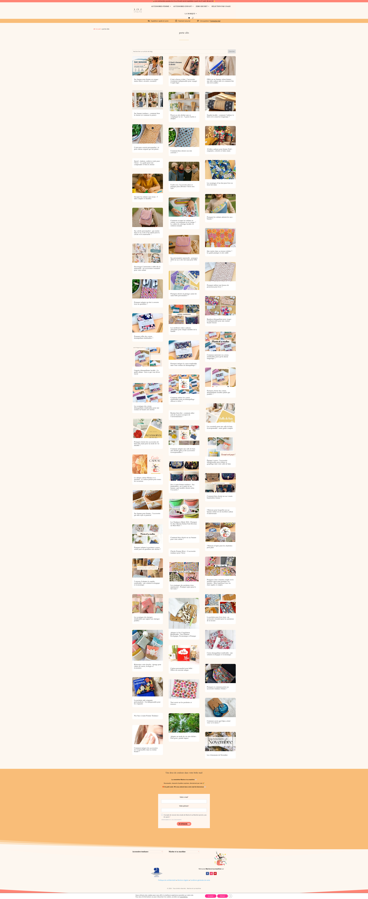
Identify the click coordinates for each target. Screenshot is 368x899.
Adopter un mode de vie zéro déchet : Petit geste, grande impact (183, 737)
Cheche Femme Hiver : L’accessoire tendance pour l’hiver (183, 552)
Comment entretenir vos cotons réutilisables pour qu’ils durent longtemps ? (218, 356)
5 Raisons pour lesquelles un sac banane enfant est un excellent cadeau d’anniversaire (220, 511)
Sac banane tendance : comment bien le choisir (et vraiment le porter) (147, 114)
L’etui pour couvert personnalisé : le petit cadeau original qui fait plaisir (146, 148)
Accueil (98, 29)
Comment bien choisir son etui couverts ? (181, 152)
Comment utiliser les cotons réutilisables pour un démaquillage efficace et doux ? (182, 399)
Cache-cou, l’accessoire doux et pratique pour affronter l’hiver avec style (182, 186)
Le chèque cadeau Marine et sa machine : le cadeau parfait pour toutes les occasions (147, 479)
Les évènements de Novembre (217, 755)
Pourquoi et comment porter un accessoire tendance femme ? (218, 688)
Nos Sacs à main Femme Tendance (146, 715)
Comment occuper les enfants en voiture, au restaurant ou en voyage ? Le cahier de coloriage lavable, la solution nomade (183, 223)
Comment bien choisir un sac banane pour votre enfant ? (183, 538)
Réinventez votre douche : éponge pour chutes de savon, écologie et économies (147, 666)
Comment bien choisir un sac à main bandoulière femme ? (219, 497)
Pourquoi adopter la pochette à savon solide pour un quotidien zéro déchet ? (147, 548)
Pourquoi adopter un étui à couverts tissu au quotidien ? (146, 303)
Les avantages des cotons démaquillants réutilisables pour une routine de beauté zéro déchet (146, 408)
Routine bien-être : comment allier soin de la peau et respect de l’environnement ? (182, 415)
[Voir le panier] (189, 18)
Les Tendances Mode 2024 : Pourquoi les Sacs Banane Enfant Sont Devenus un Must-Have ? (183, 524)
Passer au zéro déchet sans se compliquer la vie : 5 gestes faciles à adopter (183, 117)
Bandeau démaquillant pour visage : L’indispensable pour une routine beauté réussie (219, 321)
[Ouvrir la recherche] (193, 18)
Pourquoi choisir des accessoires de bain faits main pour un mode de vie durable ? (146, 443)
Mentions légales (183, 880)
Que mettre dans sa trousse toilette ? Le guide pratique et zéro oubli (219, 252)
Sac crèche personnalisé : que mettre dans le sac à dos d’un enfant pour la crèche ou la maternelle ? (147, 232)
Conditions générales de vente (200, 880)
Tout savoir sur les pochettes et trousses (181, 703)
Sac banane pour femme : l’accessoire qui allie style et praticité (147, 514)
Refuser (222, 896)
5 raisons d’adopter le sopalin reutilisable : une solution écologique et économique (147, 583)
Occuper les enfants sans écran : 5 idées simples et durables (146, 198)
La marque (190, 13)
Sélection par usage (221, 6)
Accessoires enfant (182, 6)
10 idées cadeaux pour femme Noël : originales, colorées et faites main (219, 150)
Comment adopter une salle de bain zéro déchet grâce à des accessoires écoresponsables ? (182, 450)
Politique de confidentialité (167, 880)
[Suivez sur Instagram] (211, 873)
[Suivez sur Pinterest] (215, 873)
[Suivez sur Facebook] (207, 873)
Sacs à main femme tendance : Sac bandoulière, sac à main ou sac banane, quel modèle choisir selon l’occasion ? (182, 487)
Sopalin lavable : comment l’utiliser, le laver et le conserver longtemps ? (220, 116)
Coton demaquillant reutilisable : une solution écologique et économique (220, 654)
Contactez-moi (215, 21)
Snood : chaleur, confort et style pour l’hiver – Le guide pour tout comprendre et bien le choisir (147, 163)
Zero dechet (201, 6)
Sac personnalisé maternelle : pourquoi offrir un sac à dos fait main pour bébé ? (184, 259)
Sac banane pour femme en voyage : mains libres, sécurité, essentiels (146, 80)
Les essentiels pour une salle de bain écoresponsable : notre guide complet (220, 427)
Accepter (211, 896)
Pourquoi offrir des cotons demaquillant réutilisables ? (143, 337)
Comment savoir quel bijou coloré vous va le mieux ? (218, 722)
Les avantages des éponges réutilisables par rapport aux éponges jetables (147, 619)
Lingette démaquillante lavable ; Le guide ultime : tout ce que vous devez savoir (147, 372)
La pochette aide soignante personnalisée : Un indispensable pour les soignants (147, 702)
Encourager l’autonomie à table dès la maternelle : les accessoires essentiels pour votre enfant (147, 268)
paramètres (184, 897)
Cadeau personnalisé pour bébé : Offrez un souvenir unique (181, 669)
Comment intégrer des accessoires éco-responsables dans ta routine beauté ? (146, 750)
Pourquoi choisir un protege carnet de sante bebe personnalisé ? (183, 295)
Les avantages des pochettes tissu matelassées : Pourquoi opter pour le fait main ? (183, 587)
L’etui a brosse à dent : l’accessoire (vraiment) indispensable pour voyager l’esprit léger (183, 81)
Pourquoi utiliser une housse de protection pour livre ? (218, 286)
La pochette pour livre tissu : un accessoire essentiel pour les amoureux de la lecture (220, 619)
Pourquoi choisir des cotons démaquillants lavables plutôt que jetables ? (218, 392)
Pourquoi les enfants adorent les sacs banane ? (219, 218)
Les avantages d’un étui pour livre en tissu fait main (220, 184)
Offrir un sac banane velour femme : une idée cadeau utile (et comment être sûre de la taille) (220, 81)
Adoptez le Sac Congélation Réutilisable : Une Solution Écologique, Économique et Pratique (183, 634)
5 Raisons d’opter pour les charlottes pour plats (219, 546)
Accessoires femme (160, 6)
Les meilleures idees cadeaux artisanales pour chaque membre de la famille (183, 329)
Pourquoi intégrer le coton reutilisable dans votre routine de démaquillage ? (183, 364)
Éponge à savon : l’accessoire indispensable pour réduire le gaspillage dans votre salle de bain (219, 462)
